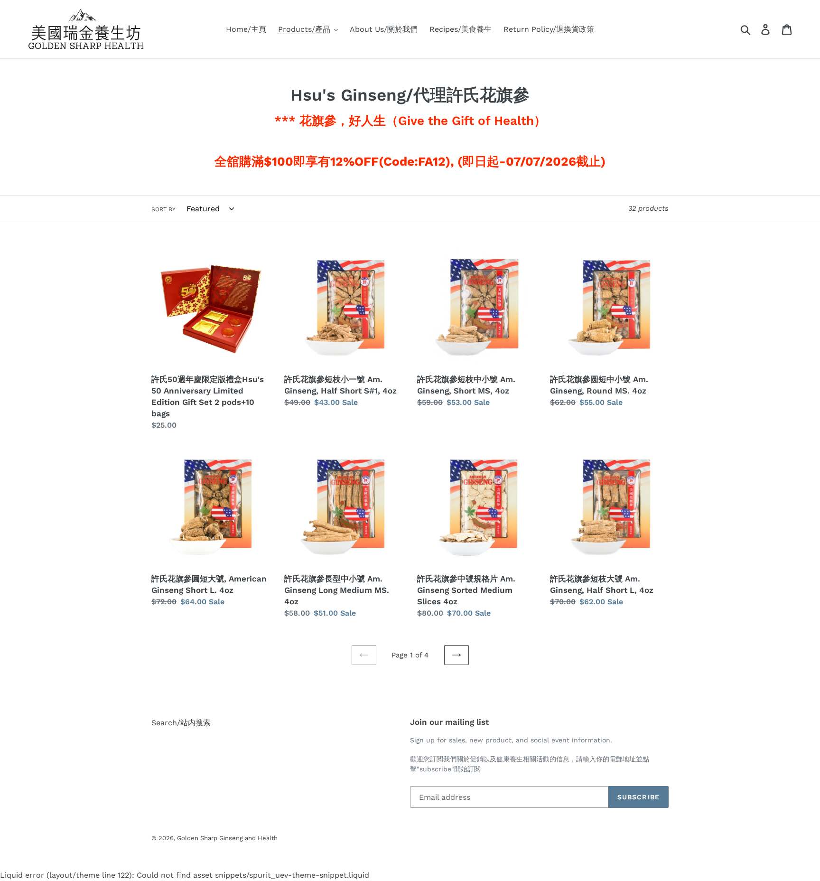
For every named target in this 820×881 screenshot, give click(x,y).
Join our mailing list (449, 722)
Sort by (163, 209)
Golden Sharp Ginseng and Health (227, 838)
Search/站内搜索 (181, 722)
